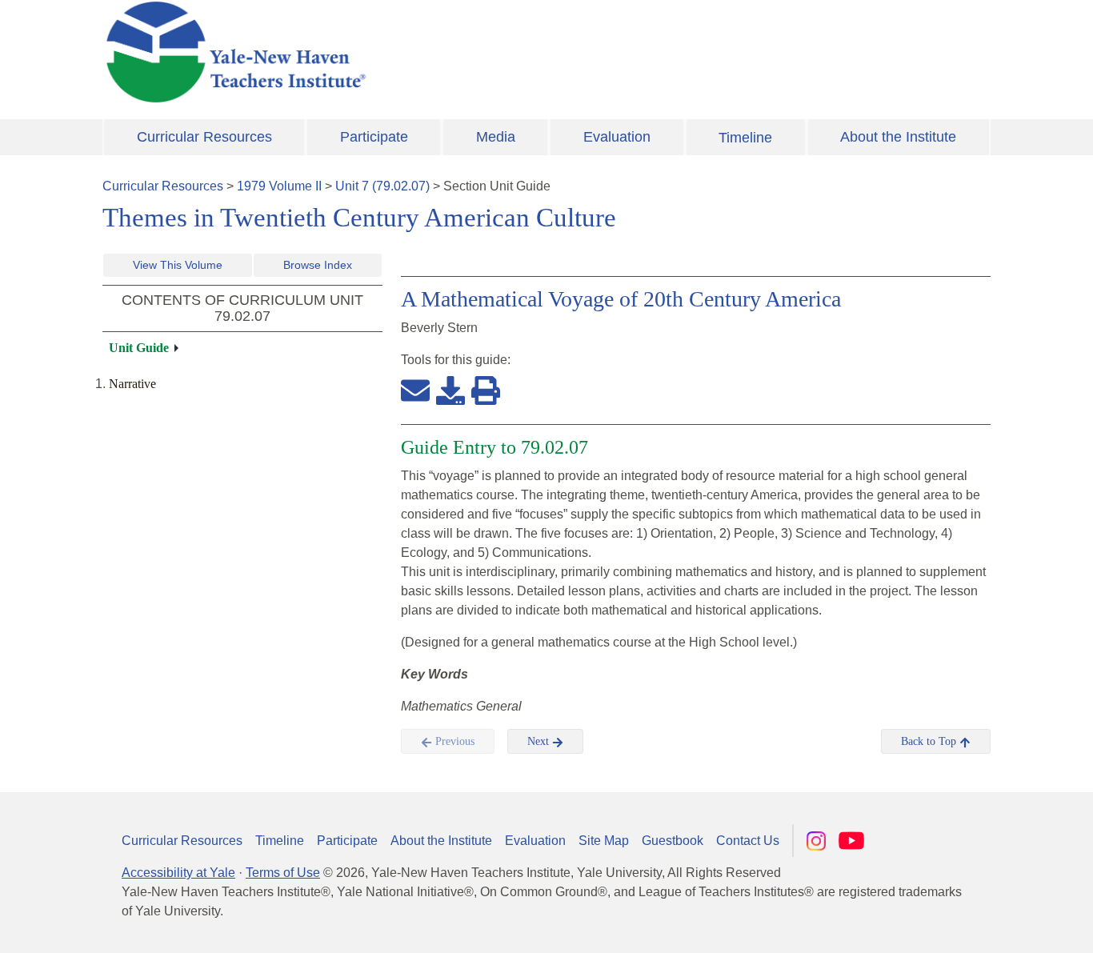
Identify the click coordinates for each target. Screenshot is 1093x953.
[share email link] (415, 389)
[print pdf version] (485, 389)
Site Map (604, 840)
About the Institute (898, 137)
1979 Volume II (279, 186)
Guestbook (672, 840)
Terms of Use (283, 872)
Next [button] (539, 741)
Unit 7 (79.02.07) (382, 186)
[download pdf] (450, 389)
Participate (374, 137)
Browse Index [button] (317, 264)
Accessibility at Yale (178, 872)
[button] (1001, 925)
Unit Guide (139, 347)
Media (495, 137)
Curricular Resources (204, 137)
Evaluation (617, 137)
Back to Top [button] (930, 741)
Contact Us (747, 840)
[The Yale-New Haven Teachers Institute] (394, 52)
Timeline (745, 138)
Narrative (132, 383)
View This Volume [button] (177, 264)
